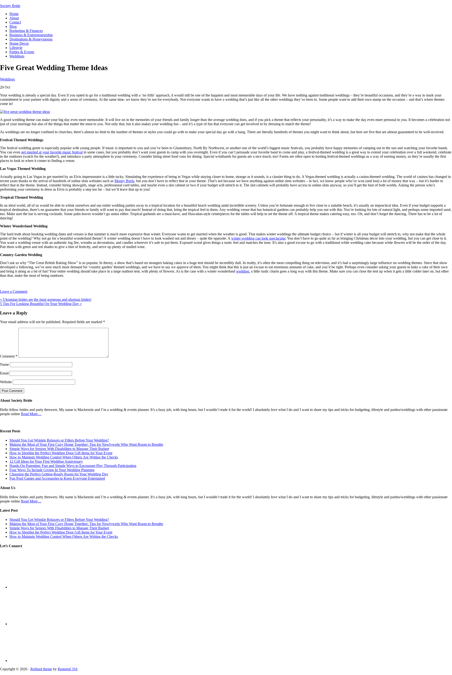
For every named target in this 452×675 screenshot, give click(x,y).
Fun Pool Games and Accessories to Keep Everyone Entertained (57, 478)
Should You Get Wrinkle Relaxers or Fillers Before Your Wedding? (59, 440)
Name (4, 364)
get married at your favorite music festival (52, 152)
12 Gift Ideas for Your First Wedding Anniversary (46, 461)
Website (6, 382)
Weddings (7, 79)
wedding (242, 271)
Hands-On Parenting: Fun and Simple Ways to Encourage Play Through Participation (72, 466)
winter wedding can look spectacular (258, 238)
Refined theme (41, 669)
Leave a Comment (13, 291)
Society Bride (10, 6)
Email (4, 373)
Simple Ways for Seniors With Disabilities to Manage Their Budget (59, 449)
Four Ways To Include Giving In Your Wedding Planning (51, 470)
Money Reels (124, 181)
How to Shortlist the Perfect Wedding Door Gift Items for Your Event (60, 453)
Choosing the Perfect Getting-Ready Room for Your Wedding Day (58, 474)
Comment (8, 356)
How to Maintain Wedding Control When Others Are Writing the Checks (63, 457)
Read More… (31, 414)
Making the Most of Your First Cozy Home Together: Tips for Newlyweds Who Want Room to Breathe (86, 444)
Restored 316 (67, 669)
